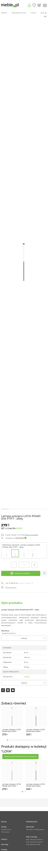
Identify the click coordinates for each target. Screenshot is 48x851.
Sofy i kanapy (31, 837)
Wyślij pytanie (10, 588)
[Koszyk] (39, 5)
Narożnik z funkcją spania (35, 829)
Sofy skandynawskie (33, 844)
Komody (4, 844)
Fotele (4, 827)
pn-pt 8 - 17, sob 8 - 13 (19, 583)
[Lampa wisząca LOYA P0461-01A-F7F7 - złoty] (15, 553)
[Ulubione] (34, 5)
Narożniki (30, 827)
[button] (44, 573)
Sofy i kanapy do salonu (34, 839)
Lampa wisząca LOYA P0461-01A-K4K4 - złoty (35, 730)
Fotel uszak (5, 832)
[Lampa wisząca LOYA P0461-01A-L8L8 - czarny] (33, 553)
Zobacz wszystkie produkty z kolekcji (20, 756)
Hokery (4, 839)
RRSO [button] (19, 528)
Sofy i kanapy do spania (34, 842)
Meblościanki (31, 822)
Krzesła (4, 850)
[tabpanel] (12, 721)
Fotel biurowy (6, 829)
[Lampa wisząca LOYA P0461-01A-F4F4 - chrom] (6, 553)
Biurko (4, 822)
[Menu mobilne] (45, 5)
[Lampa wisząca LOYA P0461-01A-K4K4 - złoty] (24, 553)
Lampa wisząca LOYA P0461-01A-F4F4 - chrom (11, 730)
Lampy (27, 677)
